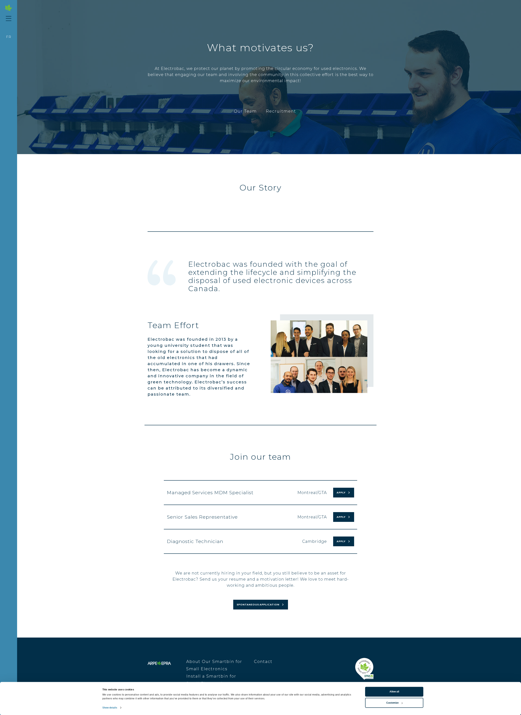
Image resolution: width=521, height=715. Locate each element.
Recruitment (281, 111)
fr (8, 37)
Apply (341, 492)
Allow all (394, 691)
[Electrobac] (8, 8)
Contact (263, 661)
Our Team (245, 111)
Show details (109, 707)
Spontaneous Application (258, 604)
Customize (392, 702)
